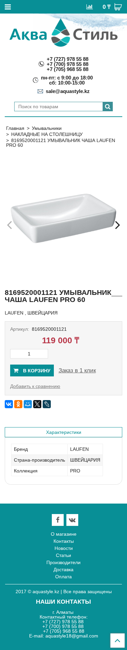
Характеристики (63, 432)
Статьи (63, 555)
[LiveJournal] (47, 404)
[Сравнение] (89, 6)
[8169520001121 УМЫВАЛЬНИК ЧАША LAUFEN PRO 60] (63, 218)
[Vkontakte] (72, 520)
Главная (15, 128)
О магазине (64, 534)
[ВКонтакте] (9, 404)
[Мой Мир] (28, 404)
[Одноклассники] (18, 404)
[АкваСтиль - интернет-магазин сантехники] (63, 32)
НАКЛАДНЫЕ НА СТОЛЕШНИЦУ (47, 134)
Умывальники (47, 128)
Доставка (63, 569)
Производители (63, 562)
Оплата (63, 576)
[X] (37, 404)
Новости (64, 548)
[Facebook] (58, 520)
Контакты (64, 541)
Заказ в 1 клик (77, 370)
